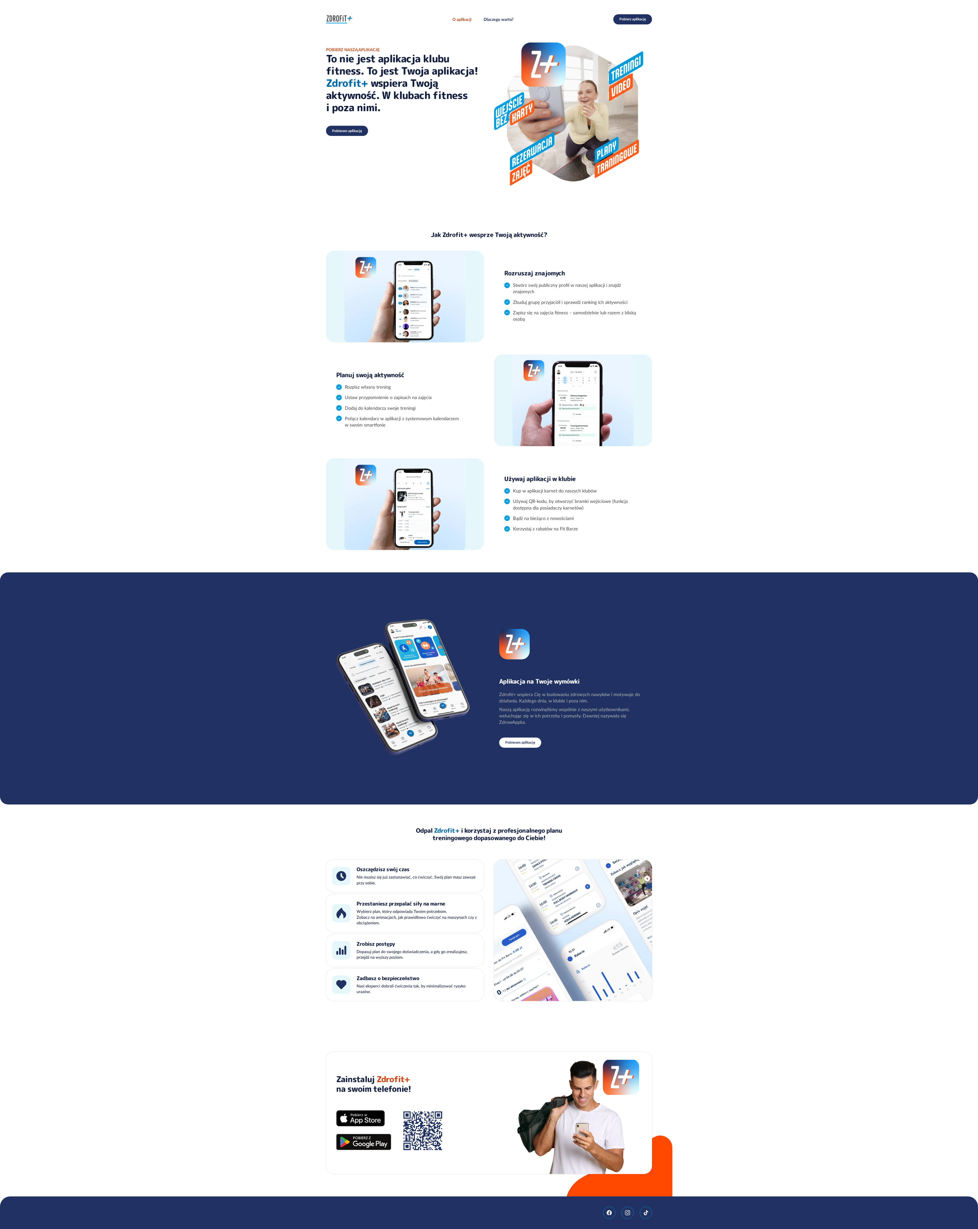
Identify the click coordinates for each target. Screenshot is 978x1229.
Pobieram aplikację (347, 131)
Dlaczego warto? (498, 19)
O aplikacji (461, 19)
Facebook (609, 1213)
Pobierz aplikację (632, 19)
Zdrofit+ (339, 19)
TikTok (646, 1213)
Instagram (627, 1213)
